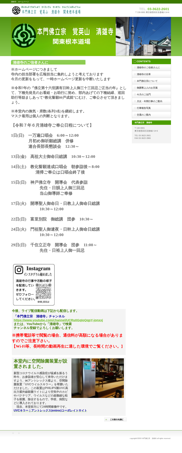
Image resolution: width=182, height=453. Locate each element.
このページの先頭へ (115, 419)
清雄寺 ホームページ (46, 10)
